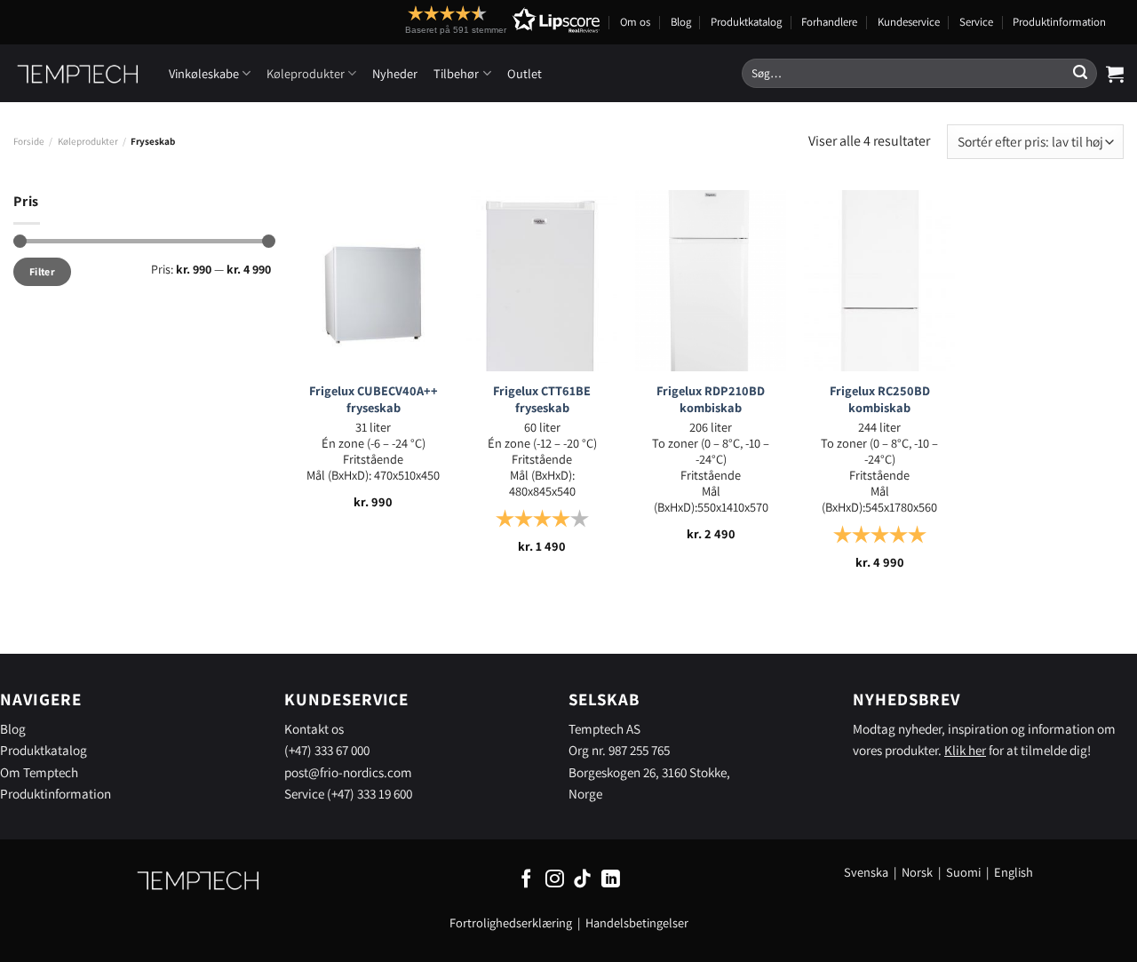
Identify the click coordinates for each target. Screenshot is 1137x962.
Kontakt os (314, 728)
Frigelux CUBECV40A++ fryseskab (373, 399)
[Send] (1080, 73)
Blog (681, 21)
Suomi (963, 871)
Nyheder (394, 73)
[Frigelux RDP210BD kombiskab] (710, 280)
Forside (28, 141)
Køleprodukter (305, 73)
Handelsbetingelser (636, 922)
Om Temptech (39, 772)
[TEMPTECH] (77, 73)
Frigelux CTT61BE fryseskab (542, 399)
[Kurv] (1115, 73)
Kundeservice (909, 21)
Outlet (524, 73)
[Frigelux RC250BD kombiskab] (879, 280)
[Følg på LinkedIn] (610, 880)
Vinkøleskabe (204, 73)
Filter (42, 271)
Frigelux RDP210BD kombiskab (710, 399)
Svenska (866, 871)
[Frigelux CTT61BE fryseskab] (541, 280)
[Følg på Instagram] (554, 880)
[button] (470, 20)
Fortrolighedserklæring (510, 922)
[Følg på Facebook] (526, 880)
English (1013, 871)
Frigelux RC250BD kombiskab (880, 399)
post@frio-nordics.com (348, 772)
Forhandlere (829, 21)
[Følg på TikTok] (582, 880)
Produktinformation (1059, 21)
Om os (635, 21)
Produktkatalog (746, 21)
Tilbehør (456, 73)
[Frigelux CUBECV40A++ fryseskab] (373, 280)
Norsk (918, 871)
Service (976, 21)
